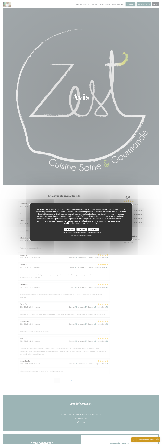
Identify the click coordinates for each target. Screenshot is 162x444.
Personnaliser (93, 229)
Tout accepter (69, 229)
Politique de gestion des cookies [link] (81, 235)
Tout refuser (82, 229)
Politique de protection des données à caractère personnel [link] (82, 232)
